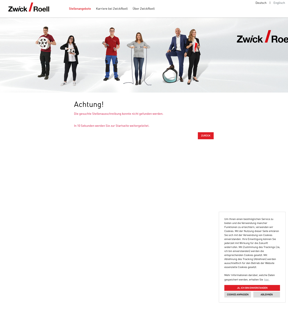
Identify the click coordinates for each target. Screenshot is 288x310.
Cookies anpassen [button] (237, 294)
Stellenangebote (80, 8)
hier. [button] (266, 279)
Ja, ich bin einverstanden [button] (252, 288)
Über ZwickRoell (144, 8)
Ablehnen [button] (267, 294)
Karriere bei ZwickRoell (112, 8)
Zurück (205, 136)
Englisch (279, 3)
